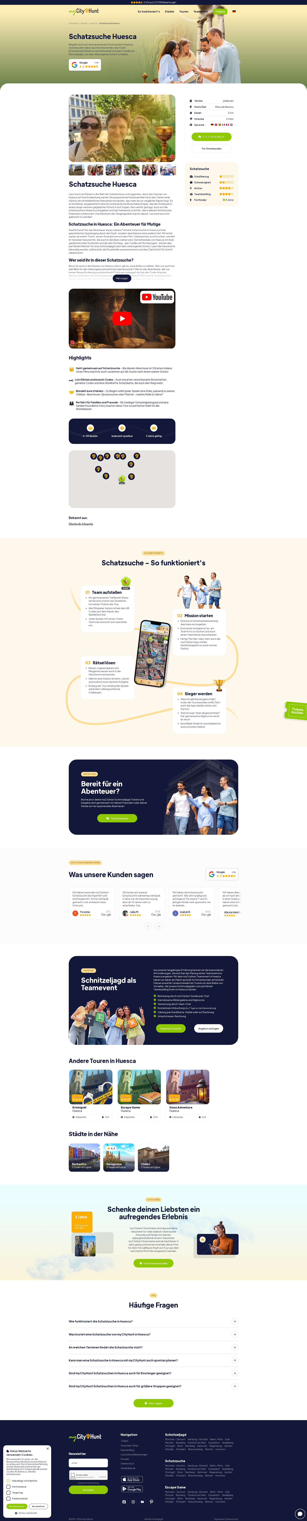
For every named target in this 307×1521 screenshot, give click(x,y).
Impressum (219, 1519)
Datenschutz (127, 1463)
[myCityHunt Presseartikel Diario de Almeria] (81, 524)
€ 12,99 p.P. (214, 136)
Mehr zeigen (122, 278)
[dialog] (27, 1481)
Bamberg (190, 1446)
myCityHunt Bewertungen (134, 1454)
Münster (169, 1442)
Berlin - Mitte (216, 1439)
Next (159, 926)
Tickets (124, 1441)
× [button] (47, 1449)
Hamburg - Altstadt (198, 1439)
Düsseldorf (214, 1442)
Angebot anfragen (208, 1028)
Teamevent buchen (171, 1028)
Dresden (169, 1449)
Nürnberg (180, 1442)
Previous (148, 926)
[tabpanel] (90, 430)
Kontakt (125, 1459)
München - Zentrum (175, 1439)
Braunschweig (195, 1449)
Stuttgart (170, 1446)
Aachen (228, 1446)
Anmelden (88, 1489)
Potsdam (181, 1449)
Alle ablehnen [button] (38, 1506)
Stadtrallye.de (128, 1468)
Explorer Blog (127, 1450)
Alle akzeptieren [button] (16, 1506)
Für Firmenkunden (211, 148)
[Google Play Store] (132, 1489)
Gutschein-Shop (129, 1445)
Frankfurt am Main (197, 1442)
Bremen (209, 1449)
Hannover (202, 1446)
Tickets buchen (119, 818)
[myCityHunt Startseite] (87, 11)
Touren (183, 11)
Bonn (180, 1446)
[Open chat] (300, 1514)
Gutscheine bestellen (156, 1263)
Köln (227, 1439)
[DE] (234, 11)
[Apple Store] (132, 1479)
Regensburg (215, 1446)
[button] (27, 1513)
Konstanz (220, 1449)
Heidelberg (227, 1442)
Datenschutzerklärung (88, 1483)
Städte (169, 11)
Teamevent (200, 11)
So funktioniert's (149, 11)
